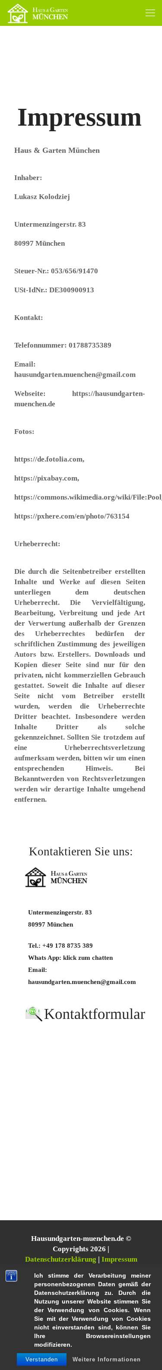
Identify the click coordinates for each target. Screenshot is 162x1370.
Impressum (119, 1259)
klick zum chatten (88, 957)
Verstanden (41, 1359)
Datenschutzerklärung (60, 1259)
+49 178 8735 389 (67, 945)
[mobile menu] (150, 13)
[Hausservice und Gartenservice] (37, 13)
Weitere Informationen (107, 1359)
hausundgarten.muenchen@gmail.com (82, 981)
